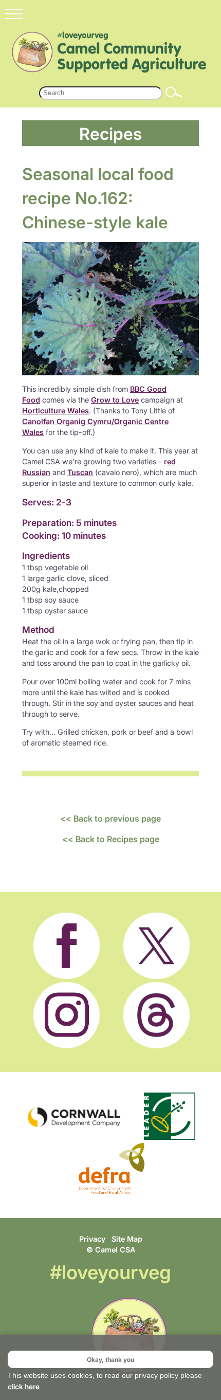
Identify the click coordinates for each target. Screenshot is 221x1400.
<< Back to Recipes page (110, 839)
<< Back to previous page (110, 818)
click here (24, 1386)
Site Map (127, 1238)
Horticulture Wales (55, 410)
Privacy (92, 1238)
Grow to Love (115, 399)
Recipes (110, 133)
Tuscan (80, 472)
